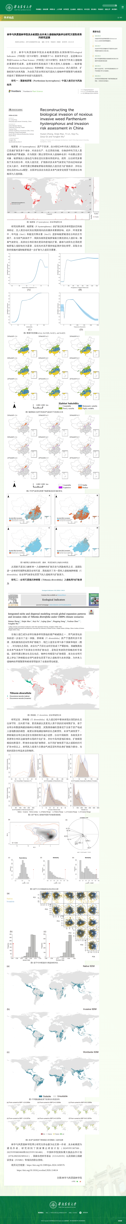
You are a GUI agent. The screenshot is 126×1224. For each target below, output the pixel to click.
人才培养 (59, 9)
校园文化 (80, 9)
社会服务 (73, 9)
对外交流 (87, 9)
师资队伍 (52, 9)
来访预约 (114, 9)
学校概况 (38, 9)
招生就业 (93, 9)
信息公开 (107, 9)
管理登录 (85, 1212)
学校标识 (100, 9)
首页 (121, 17)
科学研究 (66, 9)
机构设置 (45, 9)
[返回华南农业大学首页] (19, 5)
